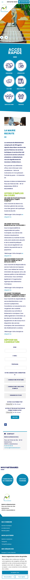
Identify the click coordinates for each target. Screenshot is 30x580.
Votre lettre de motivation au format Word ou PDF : (15, 409)
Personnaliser (8, 577)
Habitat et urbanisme (7, 539)
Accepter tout (15, 572)
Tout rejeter (21, 577)
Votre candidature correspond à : (15, 374)
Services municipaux (7, 525)
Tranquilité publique (6, 544)
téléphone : (15, 364)
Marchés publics (5, 530)
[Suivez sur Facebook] (5, 424)
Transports (4, 541)
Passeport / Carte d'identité (9, 552)
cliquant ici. (7, 290)
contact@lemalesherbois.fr (12, 448)
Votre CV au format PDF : (15, 402)
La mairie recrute (6, 528)
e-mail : (15, 356)
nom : (15, 347)
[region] (15, 567)
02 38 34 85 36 (24, 2)
